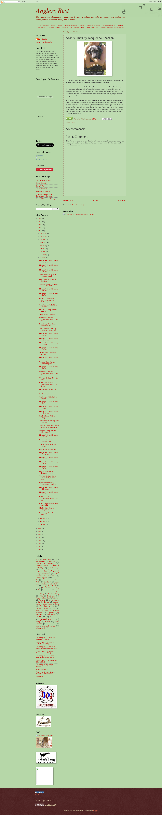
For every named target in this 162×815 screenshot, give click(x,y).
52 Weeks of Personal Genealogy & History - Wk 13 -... (48, 498)
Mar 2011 (43, 518)
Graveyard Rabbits (47, 580)
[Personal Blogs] (39, 792)
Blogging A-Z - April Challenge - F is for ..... (48, 453)
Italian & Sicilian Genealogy (50, 588)
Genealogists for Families (93, 25)
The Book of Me (47, 606)
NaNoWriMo (39, 676)
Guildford (47, 582)
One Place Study (53, 594)
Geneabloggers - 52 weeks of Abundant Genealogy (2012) (45, 656)
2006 (40, 541)
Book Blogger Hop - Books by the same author (48, 324)
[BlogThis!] (105, 119)
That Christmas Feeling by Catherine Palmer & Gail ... (48, 329)
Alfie (56, 559)
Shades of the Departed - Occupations (47, 509)
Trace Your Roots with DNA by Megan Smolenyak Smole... (49, 426)
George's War (40, 186)
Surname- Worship (47, 604)
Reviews (42, 600)
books (73, 122)
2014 (40, 222)
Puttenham (55, 598)
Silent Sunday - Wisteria (47, 314)
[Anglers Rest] (37, 158)
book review (51, 614)
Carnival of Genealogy (45, 563)
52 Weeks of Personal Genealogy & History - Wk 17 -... (48, 319)
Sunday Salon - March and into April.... (47, 353)
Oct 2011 (43, 239)
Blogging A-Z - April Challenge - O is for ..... (48, 334)
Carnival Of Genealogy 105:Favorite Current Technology (46, 300)
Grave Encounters (41, 189)
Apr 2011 (43, 258)
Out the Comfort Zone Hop (47, 449)
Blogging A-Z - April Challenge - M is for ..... (48, 343)
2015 (40, 219)
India (37, 588)
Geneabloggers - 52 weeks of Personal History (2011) (45, 652)
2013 (40, 225)
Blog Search (38, 794)
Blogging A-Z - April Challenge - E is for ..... (48, 458)
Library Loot (47, 590)
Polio (41, 596)
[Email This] (103, 119)
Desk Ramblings (53, 568)
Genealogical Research (109, 25)
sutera (37, 626)
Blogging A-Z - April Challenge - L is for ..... (48, 358)
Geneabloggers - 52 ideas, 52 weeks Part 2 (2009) (45, 643)
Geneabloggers (41, 578)
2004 (40, 547)
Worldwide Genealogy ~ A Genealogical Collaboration (44, 195)
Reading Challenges (42, 669)
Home (39, 25)
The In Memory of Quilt (43, 180)
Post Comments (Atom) (79, 205)
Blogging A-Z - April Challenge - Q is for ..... (48, 348)
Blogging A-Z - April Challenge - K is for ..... (48, 367)
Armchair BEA (40, 561)
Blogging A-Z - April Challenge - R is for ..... (48, 270)
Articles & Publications (71, 25)
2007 (40, 537)
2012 (40, 228)
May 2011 (43, 255)
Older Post (121, 200)
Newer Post (68, 200)
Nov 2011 (43, 236)
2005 (40, 544)
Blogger (95, 810)
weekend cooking (48, 626)
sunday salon (51, 624)
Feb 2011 (43, 521)
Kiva (39, 590)
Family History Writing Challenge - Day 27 (46, 440)
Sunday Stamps (43, 602)
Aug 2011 (43, 246)
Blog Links (120, 25)
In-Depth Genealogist (49, 586)
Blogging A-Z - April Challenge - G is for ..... (48, 436)
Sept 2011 (43, 242)
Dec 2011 (43, 233)
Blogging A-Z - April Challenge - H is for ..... (48, 412)
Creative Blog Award (45, 394)
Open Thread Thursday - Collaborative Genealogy (48, 483)
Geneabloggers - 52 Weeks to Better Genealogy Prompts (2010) (46, 647)
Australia (52, 561)
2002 (40, 550)
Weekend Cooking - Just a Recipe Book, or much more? (47, 477)
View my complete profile (44, 42)
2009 (40, 531)
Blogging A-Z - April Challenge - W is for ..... (48, 266)
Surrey (57, 604)
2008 (40, 534)
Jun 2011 (43, 252)
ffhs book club (54, 617)
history (38, 622)
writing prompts (41, 628)
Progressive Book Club (43, 598)
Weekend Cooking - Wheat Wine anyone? (47, 431)
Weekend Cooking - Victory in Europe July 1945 (48, 285)
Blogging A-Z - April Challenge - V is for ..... (48, 294)
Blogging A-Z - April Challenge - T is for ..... (48, 261)
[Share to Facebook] (109, 119)
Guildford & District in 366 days (46, 199)
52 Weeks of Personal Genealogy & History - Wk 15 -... (48, 373)
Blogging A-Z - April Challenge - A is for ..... (48, 493)
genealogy (45, 619)
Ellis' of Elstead (41, 183)
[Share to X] (107, 119)
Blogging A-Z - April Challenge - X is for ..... (48, 289)
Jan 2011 (43, 524)
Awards (82, 25)
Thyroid (54, 608)
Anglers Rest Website (43, 191)
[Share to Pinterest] (111, 119)
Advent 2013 (47, 559)
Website (60, 25)
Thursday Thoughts (42, 608)
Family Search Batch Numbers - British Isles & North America (46, 673)
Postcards (51, 596)
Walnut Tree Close (42, 610)
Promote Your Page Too (42, 159)
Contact (53, 25)
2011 (40, 231)
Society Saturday (54, 600)
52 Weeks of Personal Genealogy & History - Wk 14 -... (48, 384)
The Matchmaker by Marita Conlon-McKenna (48, 275)
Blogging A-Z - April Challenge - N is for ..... (48, 339)
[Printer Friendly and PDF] (69, 118)
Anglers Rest (52, 10)
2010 (40, 528)
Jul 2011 (43, 249)
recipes (47, 622)
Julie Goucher (43, 39)
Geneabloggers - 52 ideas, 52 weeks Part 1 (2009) (45, 638)
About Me (46, 25)
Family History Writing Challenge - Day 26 (46, 472)
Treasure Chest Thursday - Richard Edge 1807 (47, 363)
